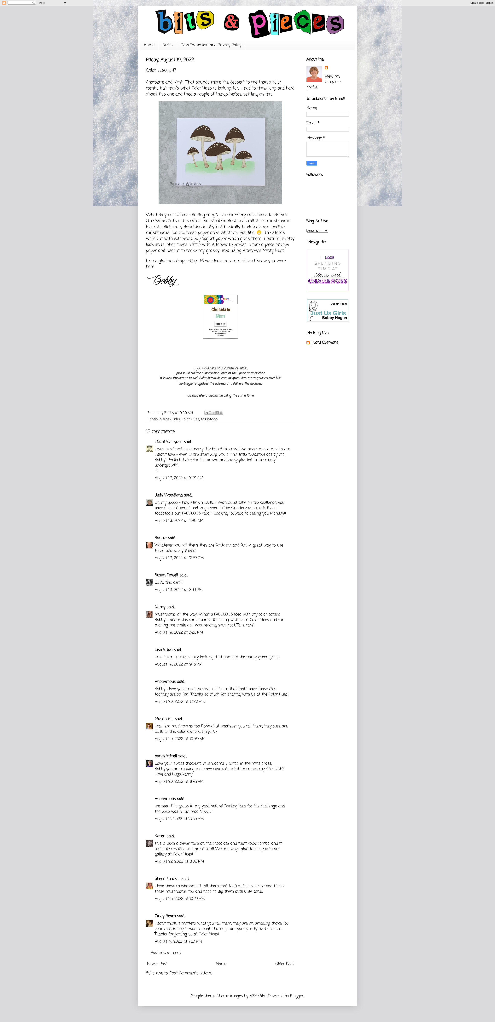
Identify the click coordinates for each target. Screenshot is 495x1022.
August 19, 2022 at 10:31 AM (179, 478)
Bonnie (161, 538)
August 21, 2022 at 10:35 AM (179, 819)
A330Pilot (258, 996)
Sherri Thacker (167, 879)
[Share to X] (214, 413)
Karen (160, 836)
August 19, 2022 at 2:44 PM (179, 590)
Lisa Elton (163, 650)
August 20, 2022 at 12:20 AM (180, 702)
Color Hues (202, 88)
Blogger (297, 996)
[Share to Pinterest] (221, 413)
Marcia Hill (164, 719)
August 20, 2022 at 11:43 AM (179, 782)
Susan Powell (166, 575)
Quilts (167, 45)
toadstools (209, 419)
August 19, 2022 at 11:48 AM (179, 521)
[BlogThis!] (210, 413)
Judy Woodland (169, 495)
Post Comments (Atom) (191, 973)
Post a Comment (166, 953)
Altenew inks (170, 419)
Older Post (284, 964)
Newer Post (157, 964)
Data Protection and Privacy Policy (211, 45)
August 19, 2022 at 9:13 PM (178, 664)
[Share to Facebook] (217, 413)
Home (149, 45)
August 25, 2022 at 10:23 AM (180, 899)
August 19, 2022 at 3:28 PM (179, 633)
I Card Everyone (169, 442)
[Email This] (206, 413)
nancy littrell (166, 756)
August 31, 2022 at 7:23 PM (178, 942)
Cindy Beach (165, 916)
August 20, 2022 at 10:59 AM (180, 739)
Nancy (160, 607)
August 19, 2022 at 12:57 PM (179, 558)
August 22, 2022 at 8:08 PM (179, 862)
